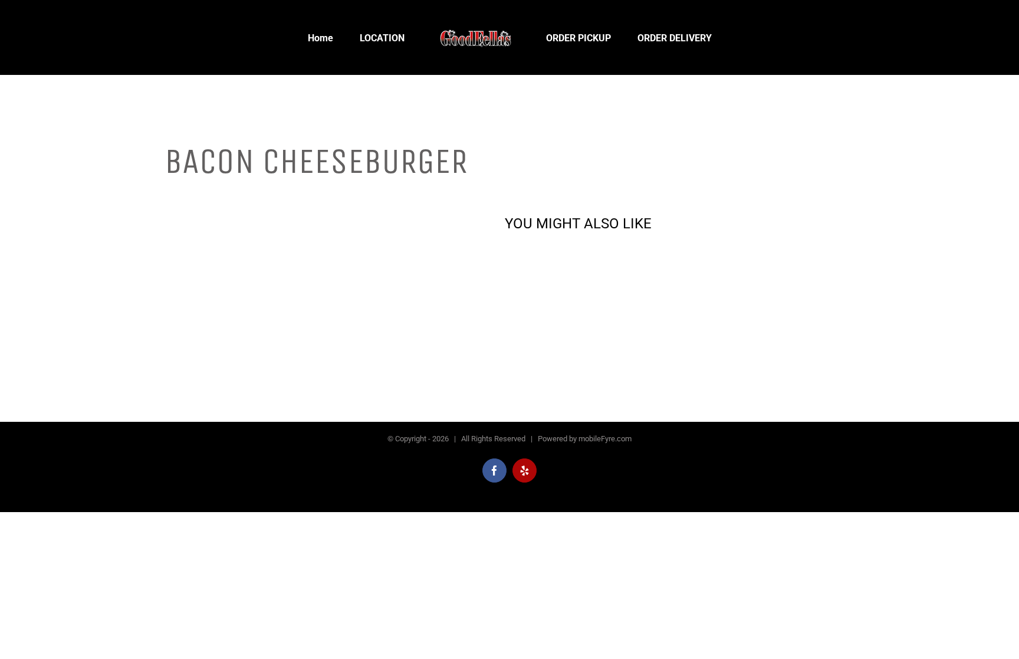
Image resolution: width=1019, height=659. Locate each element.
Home (175, 191)
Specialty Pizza (220, 191)
